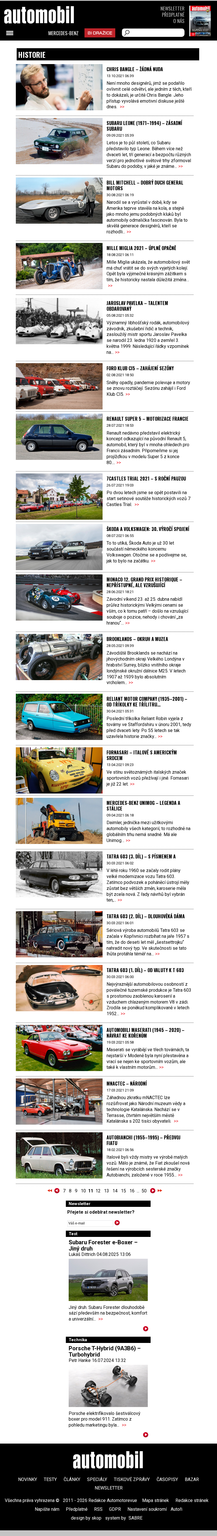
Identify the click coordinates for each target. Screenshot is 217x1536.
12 (98, 1191)
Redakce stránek (192, 1500)
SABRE (135, 1518)
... (105, 1191)
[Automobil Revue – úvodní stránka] (46, 47)
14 (115, 1191)
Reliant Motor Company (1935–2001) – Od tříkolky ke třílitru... (147, 701)
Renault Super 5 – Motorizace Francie (147, 418)
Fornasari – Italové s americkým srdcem (142, 755)
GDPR (115, 1509)
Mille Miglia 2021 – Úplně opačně (141, 248)
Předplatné (173, 14)
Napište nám (47, 1509)
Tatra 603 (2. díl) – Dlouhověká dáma (146, 916)
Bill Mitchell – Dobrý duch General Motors (145, 185)
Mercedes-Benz (63, 33)
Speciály (97, 1479)
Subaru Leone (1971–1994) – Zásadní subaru (144, 126)
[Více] (145, 1329)
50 (144, 1191)
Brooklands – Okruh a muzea (137, 639)
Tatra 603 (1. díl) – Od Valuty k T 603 (145, 970)
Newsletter (172, 8)
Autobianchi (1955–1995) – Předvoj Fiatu (144, 1140)
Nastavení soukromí (147, 1509)
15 (123, 1191)
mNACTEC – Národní (127, 1083)
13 (106, 1191)
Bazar (192, 1479)
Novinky (27, 1479)
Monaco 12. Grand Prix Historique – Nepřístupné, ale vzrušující (144, 582)
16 (131, 1191)
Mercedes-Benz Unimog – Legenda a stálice (143, 805)
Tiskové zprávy (132, 1479)
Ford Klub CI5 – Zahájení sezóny (140, 368)
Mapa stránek (155, 1500)
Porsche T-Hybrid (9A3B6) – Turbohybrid (105, 1351)
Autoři (176, 1509)
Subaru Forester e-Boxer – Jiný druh (103, 1245)
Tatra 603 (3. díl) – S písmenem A (141, 856)
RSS (98, 1509)
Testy (50, 1479)
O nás (179, 20)
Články (72, 1479)
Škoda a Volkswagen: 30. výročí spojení (148, 529)
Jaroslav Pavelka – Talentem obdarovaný (137, 306)
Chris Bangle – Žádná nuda (135, 69)
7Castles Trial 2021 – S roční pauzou (146, 478)
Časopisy (167, 1479)
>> (122, 106)
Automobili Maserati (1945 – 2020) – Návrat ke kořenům (146, 1033)
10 (83, 1191)
